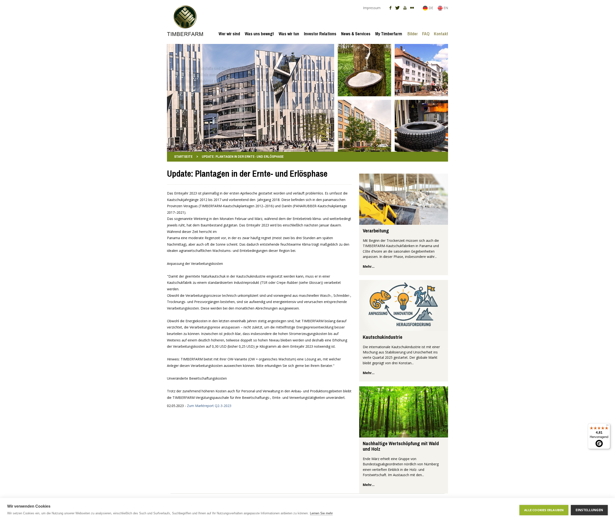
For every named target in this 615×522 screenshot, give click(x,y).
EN (445, 8)
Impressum (372, 8)
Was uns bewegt (259, 34)
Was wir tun (289, 34)
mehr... (369, 266)
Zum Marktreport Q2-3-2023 (209, 405)
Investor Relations (320, 34)
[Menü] (607, 426)
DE (431, 8)
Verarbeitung (376, 230)
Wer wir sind (229, 34)
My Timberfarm (388, 34)
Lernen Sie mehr (321, 513)
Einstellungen (589, 510)
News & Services (355, 34)
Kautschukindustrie (382, 337)
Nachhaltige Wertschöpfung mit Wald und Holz (401, 446)
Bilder (412, 34)
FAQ (426, 34)
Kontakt (441, 34)
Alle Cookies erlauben (544, 510)
